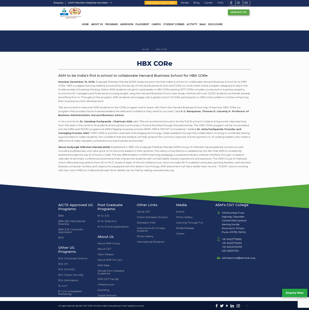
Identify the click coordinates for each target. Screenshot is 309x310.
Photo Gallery (145, 236)
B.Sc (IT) (63, 263)
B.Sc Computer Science (72, 258)
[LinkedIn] (232, 306)
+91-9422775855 (232, 239)
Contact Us (238, 12)
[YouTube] (227, 306)
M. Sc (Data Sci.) (107, 221)
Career (208, 2)
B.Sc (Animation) (68, 280)
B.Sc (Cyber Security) (71, 274)
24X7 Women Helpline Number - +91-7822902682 (93, 2)
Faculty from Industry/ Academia (111, 272)
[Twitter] (221, 306)
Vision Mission (106, 254)
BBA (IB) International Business (71, 222)
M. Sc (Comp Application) (113, 226)
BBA (61, 215)
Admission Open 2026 (161, 2)
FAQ (220, 2)
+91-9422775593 (232, 243)
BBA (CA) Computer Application (70, 231)
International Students (150, 241)
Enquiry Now (295, 292)
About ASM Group (109, 243)
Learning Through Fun (189, 222)
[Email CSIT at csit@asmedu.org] (246, 2)
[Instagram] (238, 306)
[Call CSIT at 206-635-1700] (231, 2)
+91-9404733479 (232, 246)
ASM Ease (104, 265)
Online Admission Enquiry (152, 217)
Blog (196, 2)
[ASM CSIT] (70, 13)
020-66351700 (230, 250)
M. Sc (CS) (103, 215)
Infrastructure (106, 284)
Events (180, 211)
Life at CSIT (143, 211)
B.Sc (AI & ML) (66, 269)
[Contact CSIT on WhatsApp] (239, 2)
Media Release (185, 228)
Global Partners (107, 295)
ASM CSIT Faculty (108, 279)
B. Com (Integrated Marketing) (70, 292)
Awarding (103, 289)
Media (185, 2)
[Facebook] (216, 306)
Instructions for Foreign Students (151, 229)
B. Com (62, 285)
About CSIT (104, 248)
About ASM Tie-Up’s (110, 259)
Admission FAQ (146, 222)
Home (145, 49)
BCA (61, 237)
